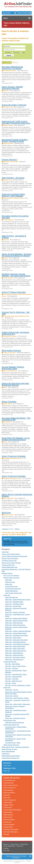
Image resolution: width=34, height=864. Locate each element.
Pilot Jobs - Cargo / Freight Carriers (15, 666)
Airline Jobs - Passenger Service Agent (16, 635)
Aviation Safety (7, 802)
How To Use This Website (11, 575)
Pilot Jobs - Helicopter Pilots (13, 676)
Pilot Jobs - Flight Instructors (13, 681)
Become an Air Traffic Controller (11, 563)
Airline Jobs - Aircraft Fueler (13, 606)
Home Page (5, 552)
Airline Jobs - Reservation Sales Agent (16, 640)
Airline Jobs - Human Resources (14, 659)
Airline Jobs (8, 580)
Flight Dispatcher (8, 814)
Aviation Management (9, 800)
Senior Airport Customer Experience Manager (17, 495)
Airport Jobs (8, 584)
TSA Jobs (6, 834)
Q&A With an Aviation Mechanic (14, 722)
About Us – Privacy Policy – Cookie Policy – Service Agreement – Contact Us (16, 845)
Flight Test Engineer (9, 819)
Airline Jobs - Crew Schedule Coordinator (17, 644)
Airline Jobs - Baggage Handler (14, 602)
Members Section (7, 573)
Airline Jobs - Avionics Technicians (15, 612)
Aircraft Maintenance (9, 780)
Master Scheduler (9, 401)
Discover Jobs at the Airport (10, 558)
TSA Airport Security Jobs (9, 560)
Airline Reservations (9, 792)
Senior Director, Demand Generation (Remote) (12, 87)
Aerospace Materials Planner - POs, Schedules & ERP (16, 419)
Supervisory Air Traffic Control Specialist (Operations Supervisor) (16, 122)
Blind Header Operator (11, 350)
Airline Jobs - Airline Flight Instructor (15, 651)
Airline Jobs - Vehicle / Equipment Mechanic (18, 631)
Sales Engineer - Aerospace (13, 177)
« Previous (5, 529)
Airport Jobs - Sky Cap (11, 690)
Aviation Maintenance (11, 591)
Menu (5, 18)
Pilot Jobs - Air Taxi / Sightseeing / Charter (17, 685)
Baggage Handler (8, 805)
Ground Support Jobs (11, 586)
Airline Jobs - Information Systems (15, 657)
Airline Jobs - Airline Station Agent (15, 646)
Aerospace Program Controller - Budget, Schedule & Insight (15, 140)
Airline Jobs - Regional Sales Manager (16, 618)
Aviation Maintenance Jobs (9, 567)
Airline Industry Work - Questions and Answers (15, 747)
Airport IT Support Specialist (14, 292)
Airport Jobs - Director (11, 696)
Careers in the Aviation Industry (11, 554)
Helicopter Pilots (8, 827)
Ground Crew (7, 822)
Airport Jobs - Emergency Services (15, 718)
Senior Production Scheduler (14, 456)
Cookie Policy (6, 753)
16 (15, 529)
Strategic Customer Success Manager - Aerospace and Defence (16, 275)
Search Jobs (6, 13)
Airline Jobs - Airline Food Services (15, 625)
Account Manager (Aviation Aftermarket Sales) (13, 368)
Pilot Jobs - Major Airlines (12, 664)
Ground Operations (8, 824)
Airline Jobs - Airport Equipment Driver (16, 620)
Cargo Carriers (7, 807)
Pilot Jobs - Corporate (11, 668)
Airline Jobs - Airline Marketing (14, 653)
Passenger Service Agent (10, 829)
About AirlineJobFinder (8, 751)
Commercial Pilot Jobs (8, 565)
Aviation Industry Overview (11, 578)
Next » (18, 529)
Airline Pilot (6, 795)
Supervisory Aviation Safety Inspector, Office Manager (13, 195)
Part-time (16, 52)
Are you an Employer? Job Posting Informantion (16, 856)
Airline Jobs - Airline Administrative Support (18, 599)
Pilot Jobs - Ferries (10, 683)
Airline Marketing (8, 790)
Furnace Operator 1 (10, 159)
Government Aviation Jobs (13, 588)
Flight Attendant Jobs (11, 597)
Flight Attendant (7, 812)
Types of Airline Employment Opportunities (14, 556)
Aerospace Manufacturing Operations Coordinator (12, 67)
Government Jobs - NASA (12, 742)
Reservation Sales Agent (10, 832)
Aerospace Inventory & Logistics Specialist (15, 217)
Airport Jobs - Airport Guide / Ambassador (17, 704)
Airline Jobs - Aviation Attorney (14, 655)
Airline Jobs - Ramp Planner (13, 637)
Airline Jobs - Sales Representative (15, 642)
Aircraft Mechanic (8, 783)
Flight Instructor (7, 817)
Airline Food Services (9, 787)
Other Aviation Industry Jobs (13, 593)
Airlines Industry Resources (11, 745)
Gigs (23, 52)
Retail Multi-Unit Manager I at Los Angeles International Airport (16, 439)
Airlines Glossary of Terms (9, 749)
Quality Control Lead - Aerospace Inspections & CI (15, 333)
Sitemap (5, 848)
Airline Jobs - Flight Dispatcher (14, 623)
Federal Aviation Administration (12, 810)
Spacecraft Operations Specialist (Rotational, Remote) (15, 384)
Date (16, 62)
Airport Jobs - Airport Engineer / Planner (17, 698)
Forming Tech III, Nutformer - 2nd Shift (16, 313)
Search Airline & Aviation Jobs (10, 758)
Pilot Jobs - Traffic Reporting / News (16, 674)
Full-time (8, 52)
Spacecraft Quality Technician (14, 105)
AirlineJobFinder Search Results (11, 756)
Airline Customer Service (10, 785)
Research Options (23, 13)
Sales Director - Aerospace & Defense (14, 237)
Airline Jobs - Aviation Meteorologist (16, 633)
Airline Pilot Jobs (10, 582)
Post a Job (6, 770)
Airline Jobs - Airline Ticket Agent (15, 648)
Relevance (8, 62)
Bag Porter (6, 512)
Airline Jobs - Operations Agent (14, 604)
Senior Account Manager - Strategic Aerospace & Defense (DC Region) (16, 255)
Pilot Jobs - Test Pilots (11, 679)
